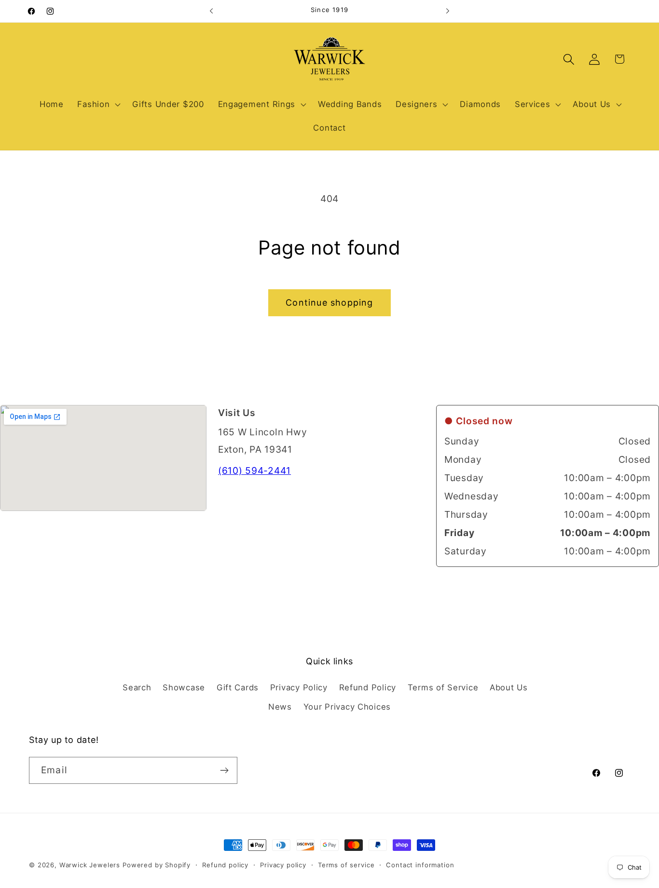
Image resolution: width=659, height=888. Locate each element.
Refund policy (225, 865)
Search (137, 687)
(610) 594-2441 (254, 470)
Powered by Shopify (157, 865)
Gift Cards (238, 687)
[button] (97, 104)
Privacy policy (283, 865)
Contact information (420, 865)
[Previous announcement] (211, 11)
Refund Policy (367, 687)
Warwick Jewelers (89, 865)
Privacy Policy (299, 687)
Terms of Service (443, 687)
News (280, 707)
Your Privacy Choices (347, 707)
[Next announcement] (447, 11)
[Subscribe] (224, 770)
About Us (509, 687)
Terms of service (346, 865)
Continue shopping (329, 302)
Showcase (184, 687)
